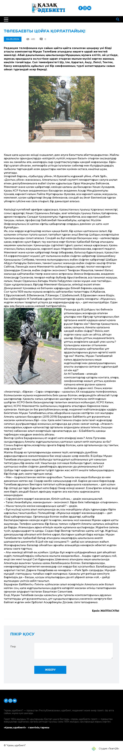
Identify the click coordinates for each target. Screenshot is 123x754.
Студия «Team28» (108, 748)
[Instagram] (85, 7)
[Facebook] (80, 7)
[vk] (89, 7)
